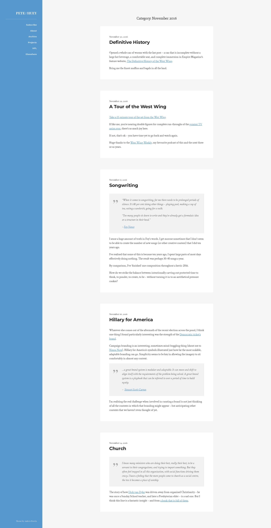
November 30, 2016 (118, 36)
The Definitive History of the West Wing (149, 61)
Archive (33, 36)
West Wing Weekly (141, 143)
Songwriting (123, 185)
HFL (34, 48)
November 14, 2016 (118, 443)
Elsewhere (31, 54)
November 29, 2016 (118, 101)
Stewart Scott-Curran (135, 389)
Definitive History (129, 42)
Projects (32, 42)
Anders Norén (31, 521)
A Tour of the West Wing (137, 106)
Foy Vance (129, 227)
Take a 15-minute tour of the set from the (137, 117)
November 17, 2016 (118, 179)
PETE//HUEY (26, 13)
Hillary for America (131, 319)
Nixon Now (115, 350)
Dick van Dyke (136, 492)
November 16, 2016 (118, 314)
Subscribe (31, 25)
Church (117, 448)
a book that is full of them (174, 500)
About (33, 31)
